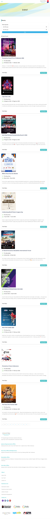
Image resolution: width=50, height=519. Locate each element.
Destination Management (7, 494)
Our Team (4, 477)
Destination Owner (5, 486)
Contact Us (4, 480)
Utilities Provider (5, 491)
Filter (25, 32)
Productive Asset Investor (7, 489)
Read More (43, 73)
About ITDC (4, 475)
